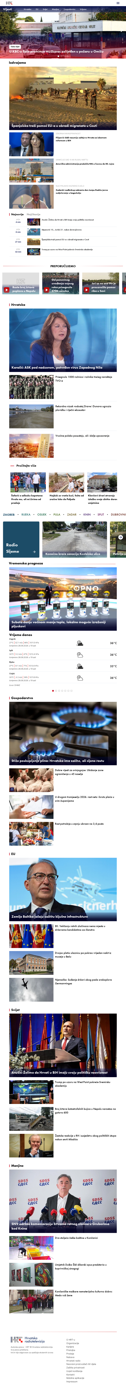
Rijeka (26, 514)
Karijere (70, 1346)
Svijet (45, 9)
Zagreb (9, 514)
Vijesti (7, 9)
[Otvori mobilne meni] (118, 3)
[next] (122, 30)
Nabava (70, 1357)
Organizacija (72, 1343)
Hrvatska (27, 9)
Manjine (55, 9)
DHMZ (17, 685)
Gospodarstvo (69, 9)
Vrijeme (83, 9)
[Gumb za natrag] (12, 690)
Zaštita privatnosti (75, 1367)
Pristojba (70, 1350)
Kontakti (70, 1374)
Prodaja (70, 1353)
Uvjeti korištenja (74, 1371)
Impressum (71, 1381)
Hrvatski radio (73, 1360)
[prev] (4, 30)
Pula (56, 514)
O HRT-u (70, 1339)
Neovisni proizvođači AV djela (81, 1364)
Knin (87, 514)
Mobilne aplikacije (75, 1378)
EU (37, 9)
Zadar (72, 514)
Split (101, 514)
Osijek (42, 514)
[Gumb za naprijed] (114, 690)
